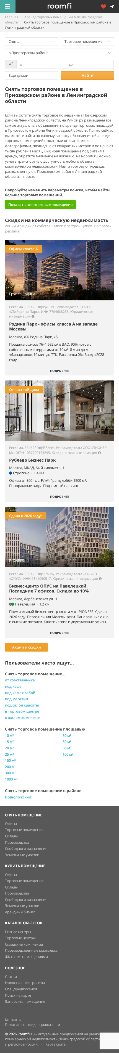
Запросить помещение (25, 1001)
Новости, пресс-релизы (25, 982)
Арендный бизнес (20, 911)
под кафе (13, 686)
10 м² (9, 735)
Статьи (11, 976)
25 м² (9, 754)
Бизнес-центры (18, 931)
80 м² (67, 747)
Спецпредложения (21, 988)
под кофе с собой (20, 692)
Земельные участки (22, 854)
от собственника (20, 680)
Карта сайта (55, 1044)
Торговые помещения (24, 829)
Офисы (11, 823)
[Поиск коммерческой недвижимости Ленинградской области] (67, 6)
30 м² (67, 735)
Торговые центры (20, 937)
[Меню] (7, 6)
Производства (17, 842)
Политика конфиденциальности (32, 1024)
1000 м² (11, 779)
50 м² (67, 741)
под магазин (16, 698)
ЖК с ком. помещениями (26, 956)
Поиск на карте (18, 995)
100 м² (68, 754)
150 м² (10, 760)
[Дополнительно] (105, 6)
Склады (11, 836)
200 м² (10, 766)
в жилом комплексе (22, 717)
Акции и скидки (26, 647)
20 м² (9, 747)
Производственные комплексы (31, 950)
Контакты (13, 1019)
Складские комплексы (24, 944)
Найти (88, 75)
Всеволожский (18, 797)
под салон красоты (22, 705)
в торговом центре (22, 711)
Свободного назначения (26, 848)
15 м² (9, 741)
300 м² (10, 772)
